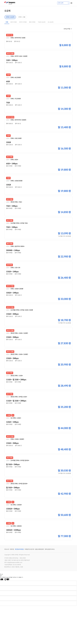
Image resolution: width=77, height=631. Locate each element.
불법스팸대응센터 (39, 549)
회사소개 (6, 549)
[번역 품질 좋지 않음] (7, 579)
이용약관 (12, 549)
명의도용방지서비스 (50, 549)
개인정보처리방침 (19, 549)
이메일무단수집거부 (29, 549)
